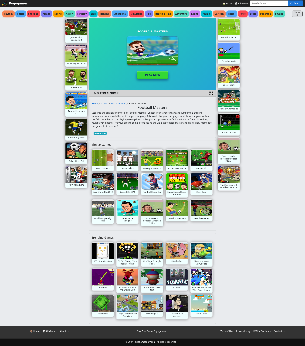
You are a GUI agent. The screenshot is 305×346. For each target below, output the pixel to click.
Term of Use (226, 331)
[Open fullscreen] (211, 93)
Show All (297, 14)
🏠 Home (227, 3)
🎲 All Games (242, 3)
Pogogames (18, 3)
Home (95, 103)
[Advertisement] (40, 66)
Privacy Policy (243, 331)
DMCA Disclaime (262, 331)
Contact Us (279, 331)
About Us (64, 331)
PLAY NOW (152, 75)
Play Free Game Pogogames (151, 331)
